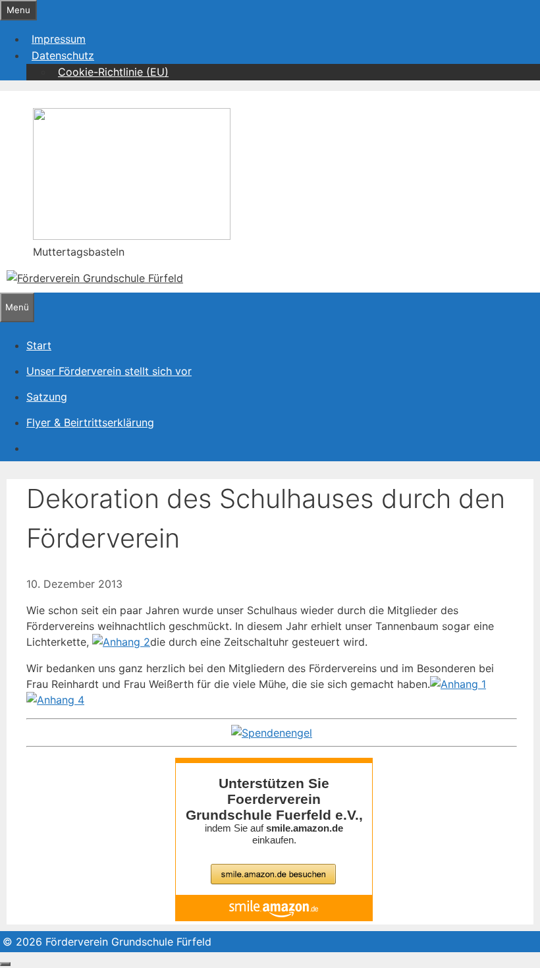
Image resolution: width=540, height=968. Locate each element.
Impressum (59, 38)
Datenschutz (63, 55)
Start (38, 345)
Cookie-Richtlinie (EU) (113, 71)
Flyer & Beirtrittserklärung (90, 422)
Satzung (46, 396)
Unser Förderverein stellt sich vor (109, 371)
